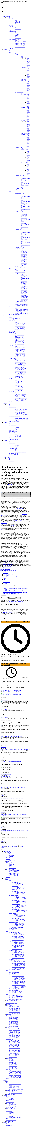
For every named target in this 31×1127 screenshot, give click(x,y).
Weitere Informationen (5, 570)
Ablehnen (8, 569)
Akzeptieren (3, 569)
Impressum (13, 570)
